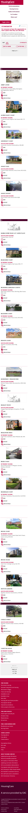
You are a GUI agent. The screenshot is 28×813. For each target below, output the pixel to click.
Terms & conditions (5, 807)
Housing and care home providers (9, 700)
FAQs (2, 749)
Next (13, 671)
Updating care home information (9, 762)
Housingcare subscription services (10, 767)
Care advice (4, 737)
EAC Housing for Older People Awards (10, 769)
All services (4, 720)
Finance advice (5, 739)
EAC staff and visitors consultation (10, 773)
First (15, 665)
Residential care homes (7, 726)
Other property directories (7, 707)
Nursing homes (5, 728)
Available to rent (5, 694)
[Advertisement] (14, 62)
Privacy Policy (3, 809)
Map (4, 42)
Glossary (3, 747)
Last (13, 673)
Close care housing (6, 691)
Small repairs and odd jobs (7, 713)
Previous (15, 667)
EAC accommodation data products (10, 765)
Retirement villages (6, 689)
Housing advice (5, 735)
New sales (3, 698)
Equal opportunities (18, 809)
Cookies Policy (4, 811)
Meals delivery (4, 718)
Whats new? (14, 17)
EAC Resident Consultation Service (10, 771)
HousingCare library (6, 743)
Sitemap (15, 811)
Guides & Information (14, 11)
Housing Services (14, 9)
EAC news (3, 745)
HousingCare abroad (6, 702)
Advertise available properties (8, 758)
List (7, 42)
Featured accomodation (7, 704)
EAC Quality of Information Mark (9, 760)
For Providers (14, 14)
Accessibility (16, 807)
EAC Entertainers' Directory (8, 776)
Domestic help (4, 715)
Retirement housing (6, 685)
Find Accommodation (14, 6)
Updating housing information (8, 756)
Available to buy (5, 696)
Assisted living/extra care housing (9, 687)
